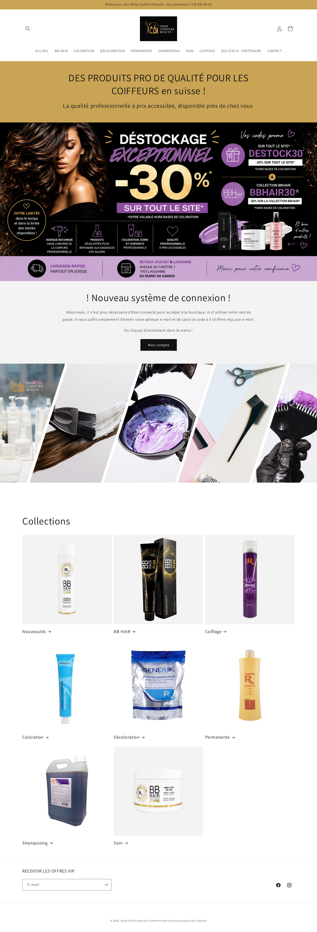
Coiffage (213, 631)
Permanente (217, 737)
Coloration (33, 737)
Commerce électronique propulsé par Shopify (177, 920)
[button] (27, 28)
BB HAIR (122, 631)
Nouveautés (34, 631)
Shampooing (35, 843)
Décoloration (127, 737)
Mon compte (158, 345)
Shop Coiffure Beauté (134, 920)
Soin (118, 843)
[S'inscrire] (105, 885)
